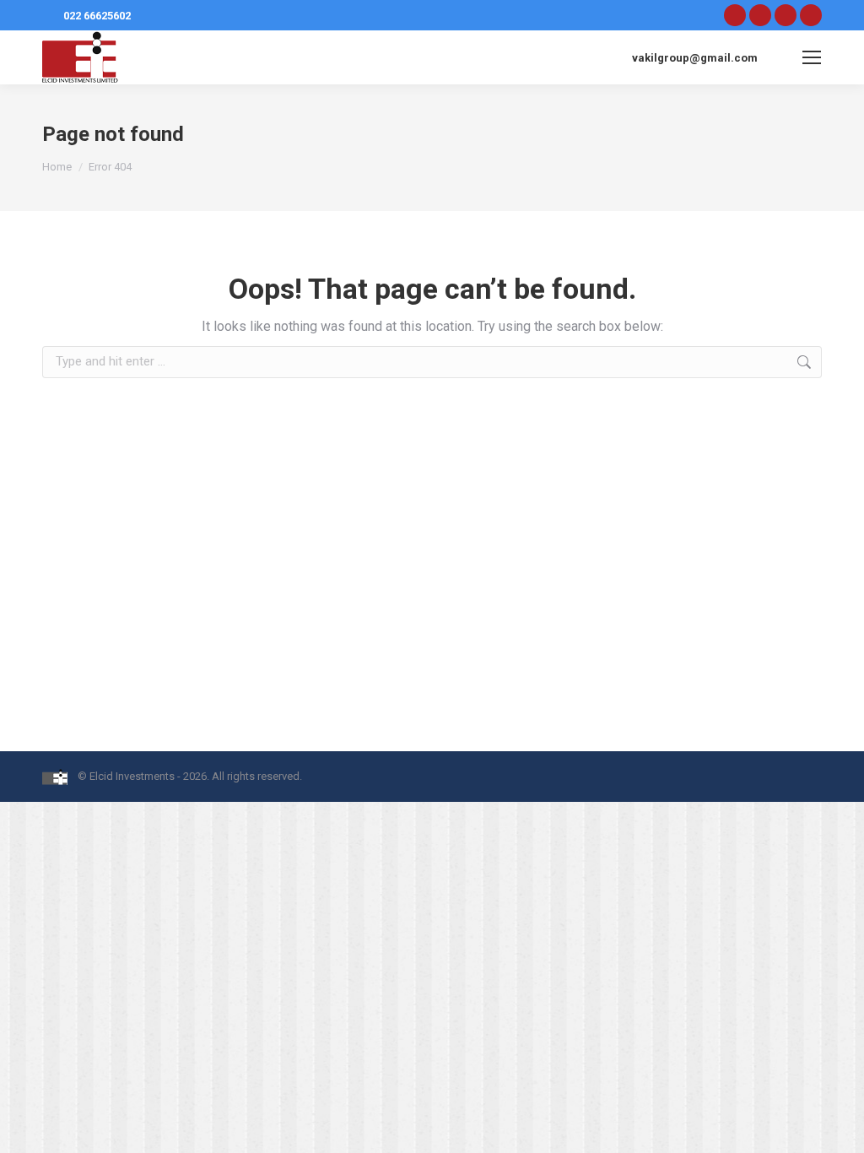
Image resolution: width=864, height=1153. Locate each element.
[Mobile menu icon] (812, 57)
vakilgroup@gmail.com (695, 57)
